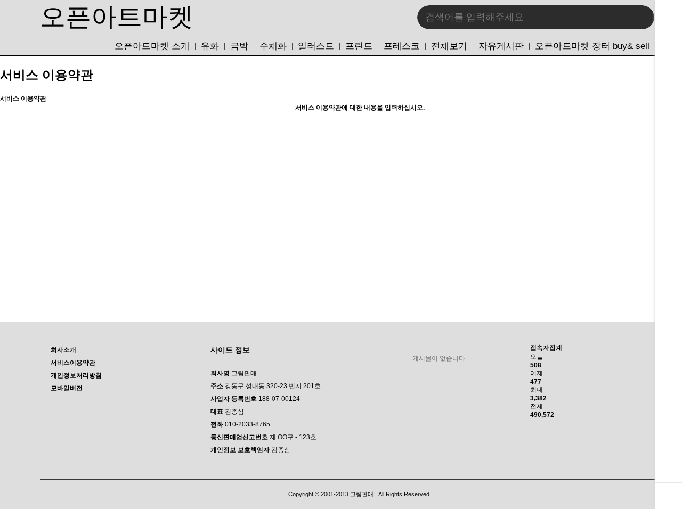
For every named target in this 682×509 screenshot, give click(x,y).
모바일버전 (67, 388)
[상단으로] (668, 495)
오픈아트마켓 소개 (152, 46)
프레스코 (402, 46)
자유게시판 (501, 46)
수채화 (273, 46)
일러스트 (316, 46)
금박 (239, 46)
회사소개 (63, 350)
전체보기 (449, 46)
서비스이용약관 (73, 362)
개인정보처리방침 (76, 375)
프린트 (358, 46)
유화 (210, 46)
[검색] (638, 17)
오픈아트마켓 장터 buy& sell (592, 46)
